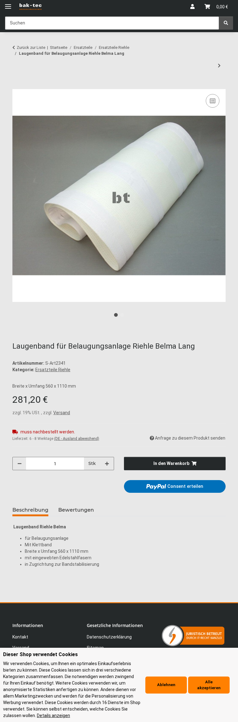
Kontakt (20, 636)
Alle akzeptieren (209, 685)
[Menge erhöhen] (107, 463)
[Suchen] (226, 23)
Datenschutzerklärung (109, 636)
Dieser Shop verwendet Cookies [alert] (40, 654)
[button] (192, 7)
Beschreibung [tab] (30, 510)
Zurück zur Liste (31, 47)
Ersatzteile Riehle (52, 369)
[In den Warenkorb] (17, 85)
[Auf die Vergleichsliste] (212, 101)
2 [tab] (122, 315)
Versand (61, 412)
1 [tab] (116, 315)
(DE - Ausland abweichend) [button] (76, 438)
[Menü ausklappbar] (8, 4)
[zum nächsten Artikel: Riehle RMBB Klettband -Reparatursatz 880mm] (219, 65)
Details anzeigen (53, 715)
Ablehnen (166, 684)
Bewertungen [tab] (76, 510)
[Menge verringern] (19, 463)
